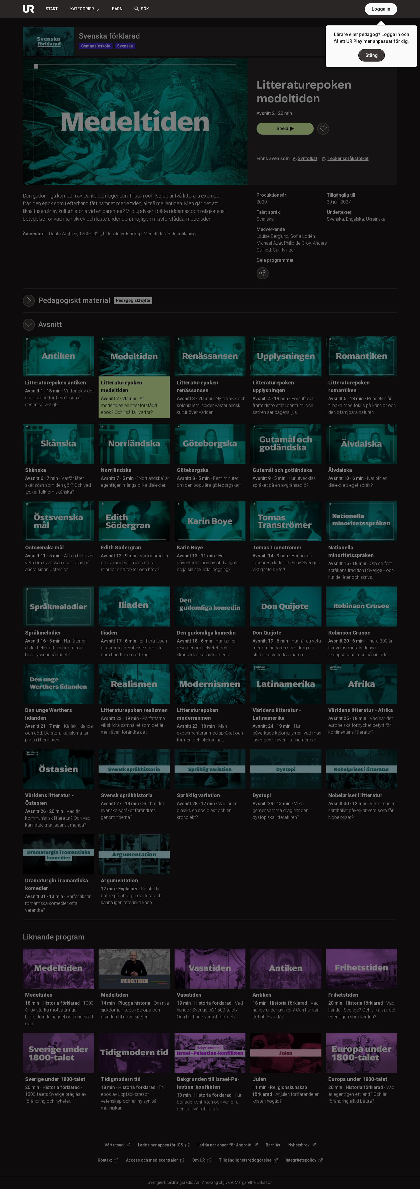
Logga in (381, 9)
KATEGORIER (82, 9)
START (52, 9)
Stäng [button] (371, 55)
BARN (117, 9)
